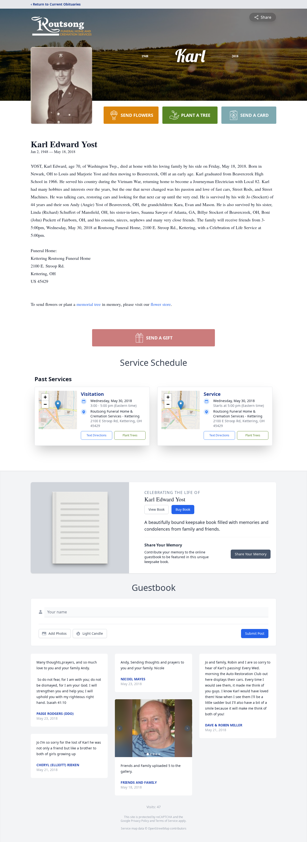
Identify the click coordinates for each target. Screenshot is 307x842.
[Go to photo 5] (159, 754)
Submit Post (254, 633)
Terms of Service (166, 821)
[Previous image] (120, 728)
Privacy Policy (140, 821)
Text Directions (96, 435)
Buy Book (183, 509)
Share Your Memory (250, 554)
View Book (156, 509)
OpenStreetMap (158, 828)
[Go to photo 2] (151, 754)
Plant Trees (130, 435)
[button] (58, 405)
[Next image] (187, 728)
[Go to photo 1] (148, 754)
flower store (161, 304)
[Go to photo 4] (156, 754)
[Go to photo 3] (153, 754)
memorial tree (89, 304)
